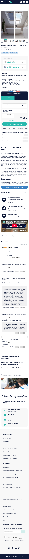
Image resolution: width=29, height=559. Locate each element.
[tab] (14, 105)
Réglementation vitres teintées (9, 455)
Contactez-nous (6, 441)
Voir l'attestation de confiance (16, 246)
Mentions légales (6, 516)
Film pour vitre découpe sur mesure (10, 477)
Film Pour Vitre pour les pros (9, 480)
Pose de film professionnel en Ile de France (12, 487)
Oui (17, 271)
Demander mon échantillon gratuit (14, 187)
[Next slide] (27, 42)
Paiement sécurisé (7, 506)
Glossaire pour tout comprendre (10, 458)
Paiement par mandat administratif (10, 509)
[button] (5, 40)
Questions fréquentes (7, 484)
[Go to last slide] (2, 42)
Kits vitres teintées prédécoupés (10, 451)
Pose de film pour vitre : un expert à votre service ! (13, 474)
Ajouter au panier (16, 124)
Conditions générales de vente (9, 513)
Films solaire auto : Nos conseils (10, 448)
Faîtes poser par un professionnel (12, 375)
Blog (4, 520)
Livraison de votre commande (9, 503)
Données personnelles (7, 445)
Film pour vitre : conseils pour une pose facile (12, 470)
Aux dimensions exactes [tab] (21, 97)
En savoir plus (4, 87)
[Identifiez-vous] (24, 2)
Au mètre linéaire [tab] (8, 97)
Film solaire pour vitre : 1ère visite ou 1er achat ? (13, 499)
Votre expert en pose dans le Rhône (10, 491)
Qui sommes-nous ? (7, 438)
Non (22, 271)
